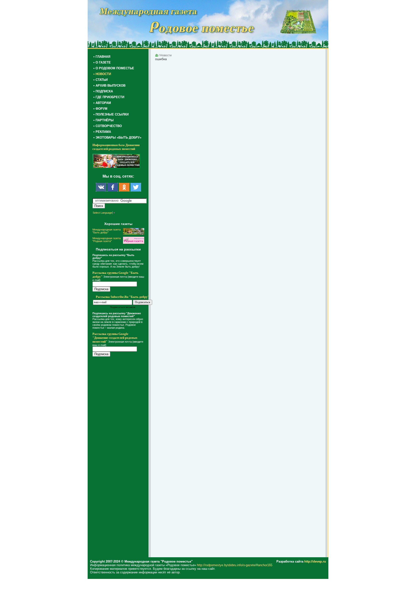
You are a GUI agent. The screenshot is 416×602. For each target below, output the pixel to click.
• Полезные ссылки (111, 114)
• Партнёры (103, 120)
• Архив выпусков (109, 85)
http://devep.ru (315, 561)
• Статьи (100, 80)
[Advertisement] (121, 457)
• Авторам (102, 103)
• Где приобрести (108, 97)
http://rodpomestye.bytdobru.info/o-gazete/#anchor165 (234, 565)
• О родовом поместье (113, 68)
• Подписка (103, 91)
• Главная (101, 56)
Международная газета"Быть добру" (106, 231)
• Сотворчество (107, 126)
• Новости (102, 74)
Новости (166, 55)
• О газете (102, 62)
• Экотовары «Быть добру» (117, 137)
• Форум (100, 108)
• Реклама (102, 132)
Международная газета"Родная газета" (106, 240)
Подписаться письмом (122, 307)
